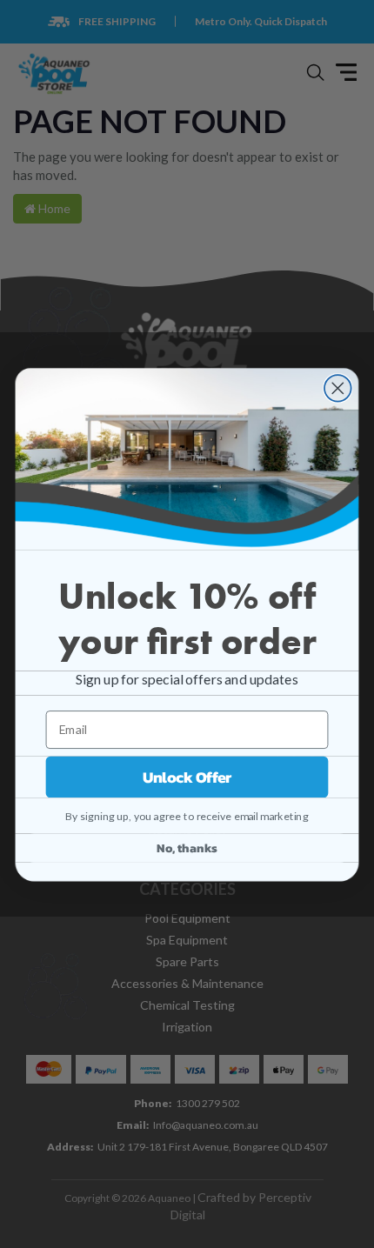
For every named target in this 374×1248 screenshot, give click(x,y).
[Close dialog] (337, 388)
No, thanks (187, 847)
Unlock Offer (187, 776)
